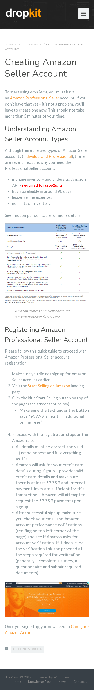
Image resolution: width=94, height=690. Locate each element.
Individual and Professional (47, 156)
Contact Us (81, 682)
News (62, 682)
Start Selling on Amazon (49, 386)
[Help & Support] (23, 13)
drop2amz (12, 677)
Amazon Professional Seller (34, 98)
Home (9, 44)
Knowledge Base (39, 682)
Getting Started (30, 44)
